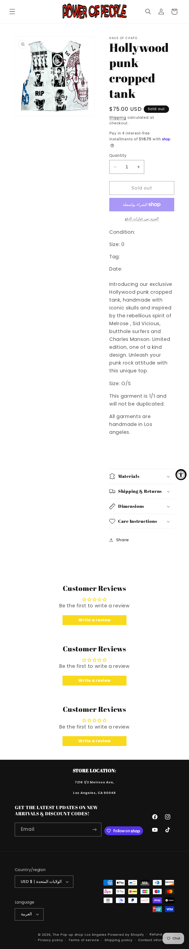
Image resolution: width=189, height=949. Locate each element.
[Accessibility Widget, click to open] (181, 474)
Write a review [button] (94, 620)
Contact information (156, 940)
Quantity (118, 155)
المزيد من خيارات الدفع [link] (142, 218)
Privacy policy (50, 940)
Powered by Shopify (126, 934)
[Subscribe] (94, 829)
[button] (12, 11)
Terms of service (84, 940)
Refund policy (162, 934)
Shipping (117, 117)
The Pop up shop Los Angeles (80, 934)
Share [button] (122, 540)
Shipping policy (118, 940)
